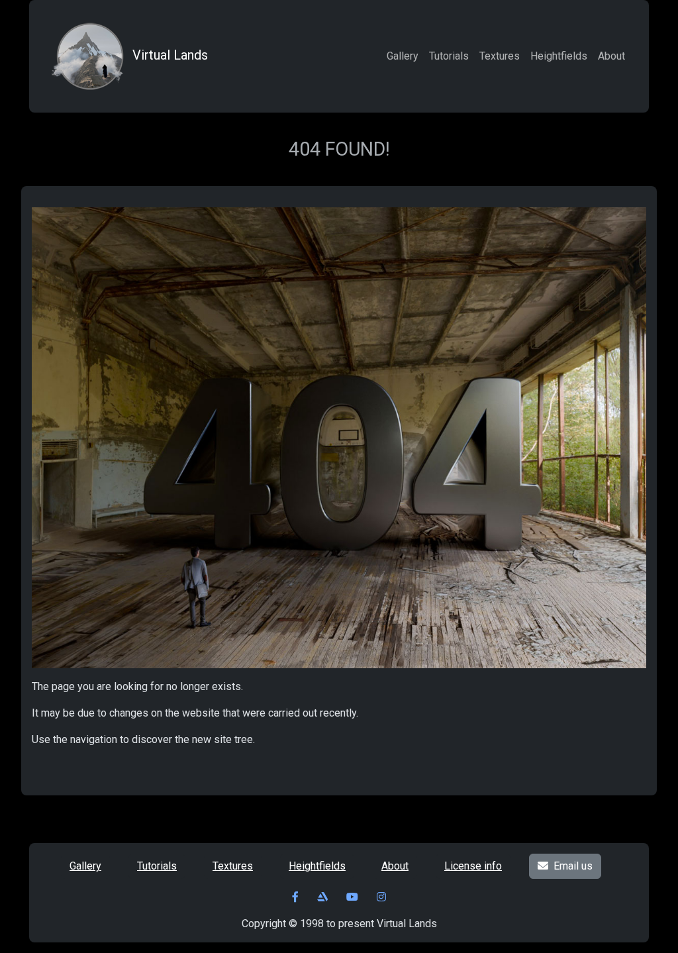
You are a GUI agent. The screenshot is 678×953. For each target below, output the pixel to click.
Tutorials (449, 56)
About (611, 56)
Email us (573, 866)
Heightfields (558, 56)
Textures (499, 56)
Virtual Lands (170, 55)
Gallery (402, 56)
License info (473, 866)
